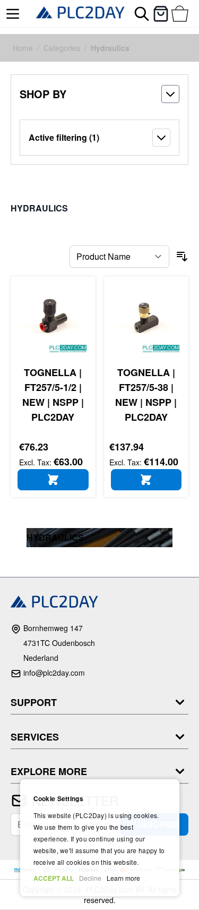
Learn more (123, 877)
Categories (62, 47)
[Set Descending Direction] (182, 256)
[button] (99, 94)
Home (23, 47)
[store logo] (80, 13)
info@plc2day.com (54, 672)
